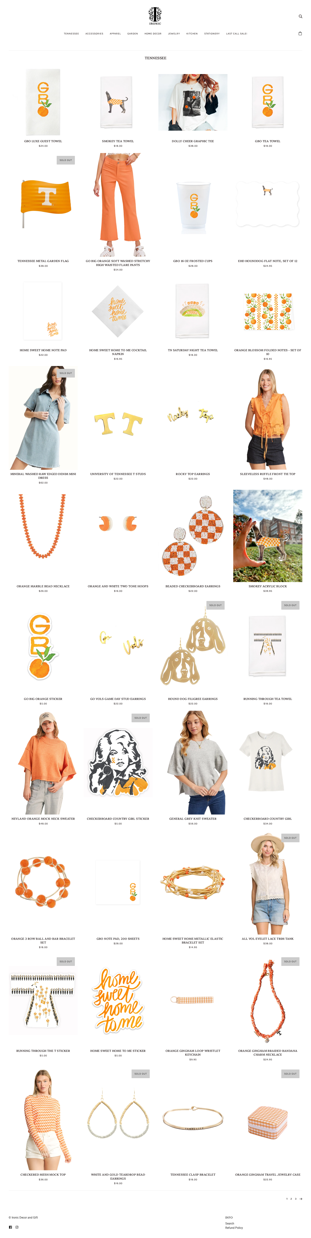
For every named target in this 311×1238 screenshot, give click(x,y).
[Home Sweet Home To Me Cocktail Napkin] (118, 311)
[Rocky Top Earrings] (192, 418)
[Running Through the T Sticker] (43, 1000)
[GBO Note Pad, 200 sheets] (118, 883)
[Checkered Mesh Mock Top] (43, 1118)
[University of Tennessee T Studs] (118, 418)
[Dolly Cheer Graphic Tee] (192, 102)
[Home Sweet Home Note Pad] (43, 311)
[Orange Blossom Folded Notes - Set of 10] (267, 311)
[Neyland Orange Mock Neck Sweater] (43, 763)
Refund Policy (234, 1228)
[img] (300, 16)
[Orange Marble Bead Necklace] (43, 536)
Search (229, 1223)
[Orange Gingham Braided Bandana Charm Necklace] (267, 1000)
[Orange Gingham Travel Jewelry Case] (267, 1118)
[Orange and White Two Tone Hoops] (118, 536)
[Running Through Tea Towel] (267, 646)
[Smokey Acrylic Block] (267, 536)
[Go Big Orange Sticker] (43, 646)
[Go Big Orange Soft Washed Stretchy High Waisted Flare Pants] (118, 205)
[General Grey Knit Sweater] (192, 763)
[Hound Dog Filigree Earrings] (192, 646)
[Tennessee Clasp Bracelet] (192, 1118)
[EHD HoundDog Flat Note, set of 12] (267, 205)
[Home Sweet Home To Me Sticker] (118, 1000)
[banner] (155, 16)
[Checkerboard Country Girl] (267, 763)
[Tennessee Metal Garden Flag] (43, 205)
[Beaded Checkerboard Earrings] (192, 536)
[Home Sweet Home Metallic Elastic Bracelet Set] (192, 883)
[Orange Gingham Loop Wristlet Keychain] (192, 1000)
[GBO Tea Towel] (267, 102)
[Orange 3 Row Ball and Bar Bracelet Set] (43, 883)
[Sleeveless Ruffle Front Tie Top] (267, 418)
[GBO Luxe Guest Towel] (43, 102)
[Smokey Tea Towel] (118, 102)
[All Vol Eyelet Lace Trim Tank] (267, 883)
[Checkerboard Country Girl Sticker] (118, 763)
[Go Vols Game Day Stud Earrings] (118, 646)
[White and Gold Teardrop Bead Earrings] (118, 1118)
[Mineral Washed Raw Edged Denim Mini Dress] (43, 418)
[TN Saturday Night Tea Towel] (192, 311)
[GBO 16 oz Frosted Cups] (192, 205)
